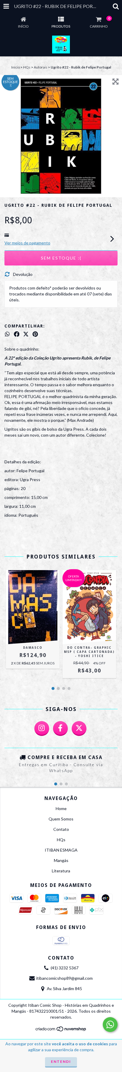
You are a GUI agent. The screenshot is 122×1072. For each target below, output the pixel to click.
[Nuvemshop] (61, 1030)
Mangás (61, 860)
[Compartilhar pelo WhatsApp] (7, 334)
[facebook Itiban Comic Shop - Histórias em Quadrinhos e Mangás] (60, 728)
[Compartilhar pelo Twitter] (26, 334)
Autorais (40, 67)
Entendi (61, 1061)
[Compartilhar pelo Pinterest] (35, 334)
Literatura (61, 870)
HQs (26, 67)
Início (15, 67)
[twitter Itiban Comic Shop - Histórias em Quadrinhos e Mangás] (79, 728)
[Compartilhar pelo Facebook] (17, 334)
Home (61, 808)
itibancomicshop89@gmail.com (64, 978)
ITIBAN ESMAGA (61, 849)
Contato (61, 829)
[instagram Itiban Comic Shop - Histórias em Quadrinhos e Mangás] (41, 728)
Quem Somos (61, 818)
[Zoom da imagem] (115, 82)
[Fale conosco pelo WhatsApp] (110, 1024)
